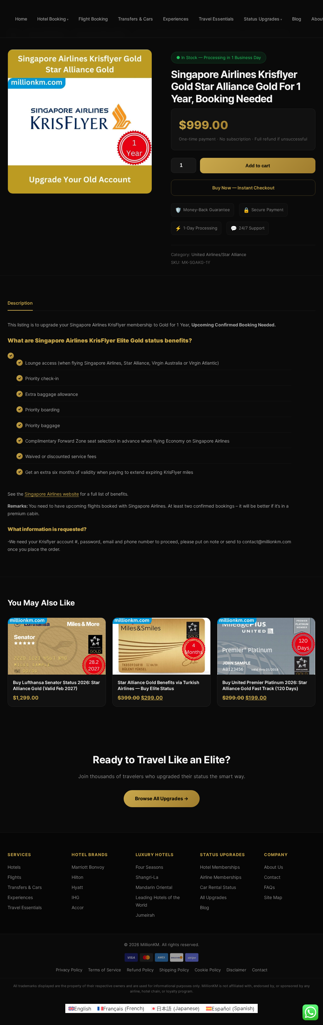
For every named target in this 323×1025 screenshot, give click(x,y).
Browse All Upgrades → (161, 799)
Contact (272, 877)
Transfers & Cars (135, 18)
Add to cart (257, 165)
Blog (296, 18)
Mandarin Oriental (154, 887)
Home (21, 18)
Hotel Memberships (220, 867)
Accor (78, 907)
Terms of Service (104, 969)
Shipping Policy (174, 969)
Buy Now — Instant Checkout (243, 187)
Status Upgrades (261, 18)
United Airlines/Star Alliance (218, 254)
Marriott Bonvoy (88, 867)
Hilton (77, 877)
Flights (14, 877)
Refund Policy (140, 969)
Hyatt (77, 887)
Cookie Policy (208, 969)
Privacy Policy (69, 969)
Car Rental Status (218, 887)
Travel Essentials (216, 18)
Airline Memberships (220, 877)
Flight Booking (93, 18)
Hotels (14, 867)
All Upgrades (213, 897)
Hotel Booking (51, 18)
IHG (75, 897)
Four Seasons (149, 867)
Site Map (273, 897)
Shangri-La (147, 877)
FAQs (269, 887)
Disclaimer (236, 969)
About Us (273, 867)
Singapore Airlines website (52, 494)
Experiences (176, 18)
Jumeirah (145, 915)
